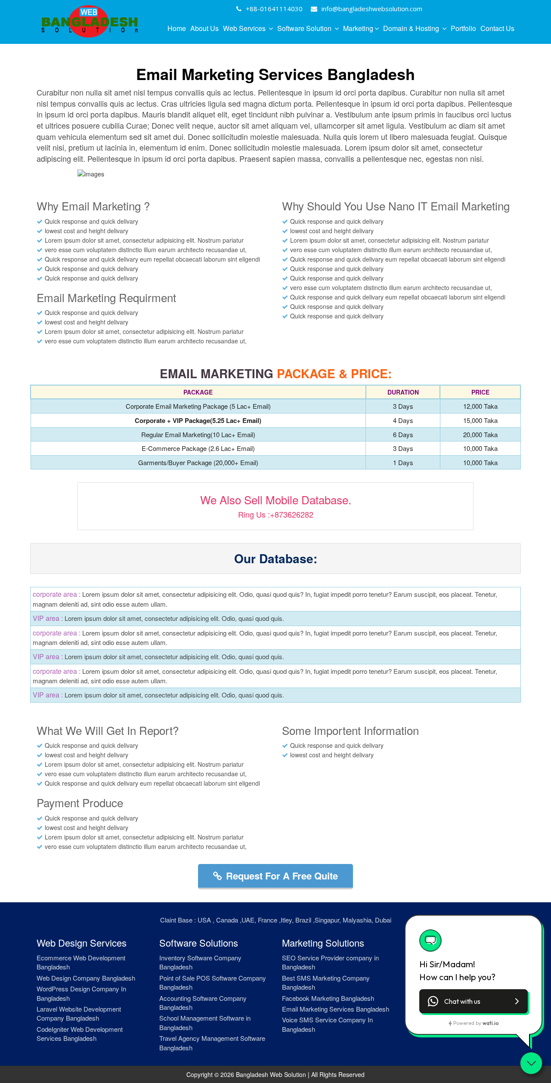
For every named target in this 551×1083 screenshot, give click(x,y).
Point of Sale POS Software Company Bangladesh (212, 982)
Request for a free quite (282, 875)
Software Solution (305, 28)
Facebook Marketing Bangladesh (328, 998)
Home (176, 28)
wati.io (490, 1023)
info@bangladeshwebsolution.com (372, 8)
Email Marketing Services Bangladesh (335, 1008)
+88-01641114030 (274, 8)
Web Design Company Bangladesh (86, 977)
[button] (473, 1001)
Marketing (358, 28)
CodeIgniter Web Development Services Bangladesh (80, 1033)
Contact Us (497, 28)
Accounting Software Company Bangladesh (203, 1003)
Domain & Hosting (412, 28)
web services (245, 28)
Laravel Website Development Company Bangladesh (79, 1013)
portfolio (463, 28)
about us (204, 28)
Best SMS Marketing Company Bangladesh (326, 982)
